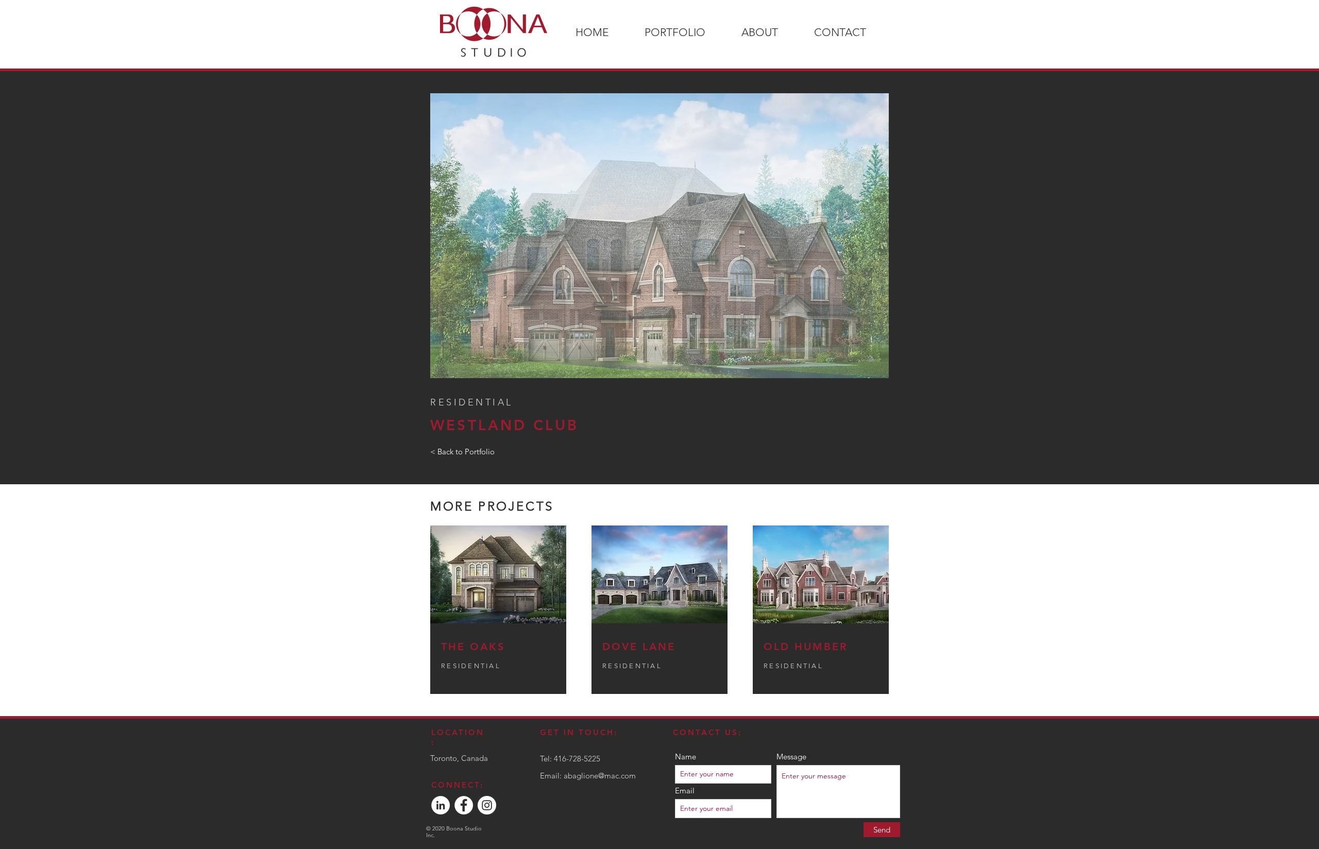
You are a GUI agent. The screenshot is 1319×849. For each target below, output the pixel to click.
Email (685, 790)
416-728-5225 (577, 758)
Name (685, 756)
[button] (659, 235)
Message (791, 756)
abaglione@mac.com (600, 775)
